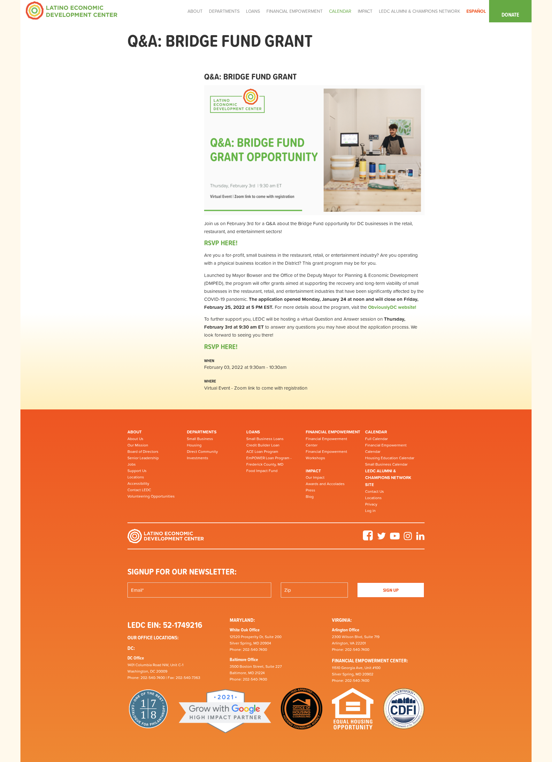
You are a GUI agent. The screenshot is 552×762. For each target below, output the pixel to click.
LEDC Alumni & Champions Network (419, 11)
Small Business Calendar (386, 464)
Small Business (200, 439)
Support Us (137, 471)
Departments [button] (224, 11)
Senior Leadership (143, 458)
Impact (313, 471)
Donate (510, 15)
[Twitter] (381, 538)
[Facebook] (368, 538)
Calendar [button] (340, 11)
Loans (253, 432)
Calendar (376, 432)
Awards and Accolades (325, 484)
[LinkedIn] (420, 538)
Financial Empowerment (333, 432)
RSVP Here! (221, 346)
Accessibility (138, 483)
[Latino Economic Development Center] (71, 10)
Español (476, 11)
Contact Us (374, 491)
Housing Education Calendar (389, 458)
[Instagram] (408, 538)
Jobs (131, 464)
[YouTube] (395, 538)
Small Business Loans (265, 439)
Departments (202, 432)
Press (310, 490)
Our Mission (137, 445)
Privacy (371, 504)
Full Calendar (376, 439)
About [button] (195, 11)
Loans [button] (253, 11)
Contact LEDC (139, 490)
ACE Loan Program (262, 451)
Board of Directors (142, 451)
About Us (135, 439)
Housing (194, 445)
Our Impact (315, 477)
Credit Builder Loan (263, 445)
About (134, 432)
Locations (135, 477)
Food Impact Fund (262, 471)
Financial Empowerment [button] (294, 11)
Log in (370, 511)
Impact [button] (365, 11)
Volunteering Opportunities (151, 496)
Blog (310, 496)
